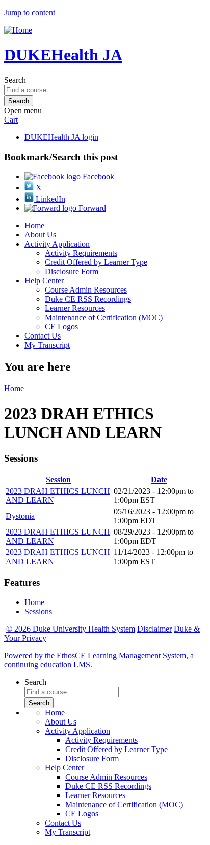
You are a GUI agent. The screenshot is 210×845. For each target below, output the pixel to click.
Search (15, 80)
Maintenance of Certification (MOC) (104, 317)
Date (159, 479)
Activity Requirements (81, 253)
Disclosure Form (71, 271)
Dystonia (20, 516)
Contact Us (42, 335)
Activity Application (57, 243)
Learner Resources (75, 308)
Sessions (38, 611)
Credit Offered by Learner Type (96, 262)
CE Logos (61, 326)
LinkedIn (49, 199)
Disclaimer (154, 628)
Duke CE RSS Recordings (88, 299)
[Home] (18, 30)
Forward (91, 208)
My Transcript (47, 345)
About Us (40, 234)
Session (58, 479)
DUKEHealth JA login (61, 137)
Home (34, 225)
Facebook (97, 176)
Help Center (44, 280)
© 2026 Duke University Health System (70, 628)
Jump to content (29, 12)
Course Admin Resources (86, 289)
